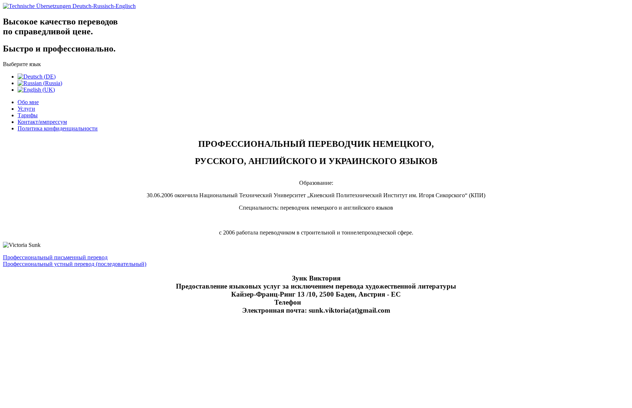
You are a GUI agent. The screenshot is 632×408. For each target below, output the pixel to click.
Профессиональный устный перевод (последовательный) (74, 264)
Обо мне (28, 102)
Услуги (26, 109)
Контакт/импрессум (42, 122)
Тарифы (28, 115)
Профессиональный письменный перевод (55, 257)
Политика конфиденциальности (58, 128)
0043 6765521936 (331, 302)
